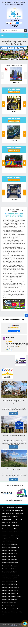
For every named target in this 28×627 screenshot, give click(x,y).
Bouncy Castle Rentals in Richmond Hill (10, 587)
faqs (9, 611)
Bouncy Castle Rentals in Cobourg (9, 550)
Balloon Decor (5, 534)
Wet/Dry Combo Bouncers (8, 510)
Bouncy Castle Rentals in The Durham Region (12, 596)
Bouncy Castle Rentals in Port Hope (9, 581)
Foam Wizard (14, 522)
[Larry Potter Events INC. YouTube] (13, 26)
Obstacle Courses (18, 519)
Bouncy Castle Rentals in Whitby (9, 605)
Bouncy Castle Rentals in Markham (9, 559)
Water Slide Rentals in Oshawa (8, 608)
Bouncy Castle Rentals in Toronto (9, 599)
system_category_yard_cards (16, 531)
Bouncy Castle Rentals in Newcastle (10, 562)
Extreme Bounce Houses (7, 519)
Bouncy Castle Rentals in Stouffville (10, 593)
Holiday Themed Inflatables (8, 513)
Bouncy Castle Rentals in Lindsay (9, 556)
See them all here (14, 91)
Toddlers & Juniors (19, 510)
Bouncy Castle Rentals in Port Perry (10, 584)
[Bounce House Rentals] (14, 53)
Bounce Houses (18, 507)
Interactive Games (6, 525)
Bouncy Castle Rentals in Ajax (8, 541)
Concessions (5, 531)
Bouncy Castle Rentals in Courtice (9, 553)
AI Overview (5, 615)
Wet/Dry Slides (15, 516)
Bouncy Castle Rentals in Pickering (9, 578)
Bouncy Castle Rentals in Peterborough (10, 575)
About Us (4, 611)
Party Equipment (6, 538)
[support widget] (25, 624)
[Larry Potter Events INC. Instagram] (15, 26)
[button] (1, 344)
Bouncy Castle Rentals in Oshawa (9, 571)
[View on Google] (4, 338)
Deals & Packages (6, 516)
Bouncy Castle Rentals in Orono (9, 568)
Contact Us (19, 608)
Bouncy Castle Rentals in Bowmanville (10, 547)
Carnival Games (15, 525)
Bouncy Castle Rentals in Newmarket (10, 565)
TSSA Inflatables (10, 507)
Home (3, 507)
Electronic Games (6, 528)
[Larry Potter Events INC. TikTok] (17, 26)
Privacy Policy (14, 611)
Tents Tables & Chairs (14, 534)
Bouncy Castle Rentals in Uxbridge (9, 602)
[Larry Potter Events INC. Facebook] (10, 26)
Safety (20, 611)
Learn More (13, 413)
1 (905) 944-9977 (15, 20)
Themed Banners (19, 513)
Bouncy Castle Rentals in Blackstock (10, 544)
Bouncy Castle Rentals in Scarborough (10, 590)
